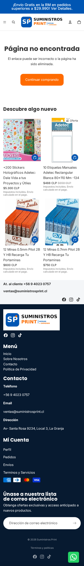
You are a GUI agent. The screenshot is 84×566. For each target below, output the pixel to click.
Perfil (7, 449)
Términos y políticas (42, 547)
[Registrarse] (74, 523)
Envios (8, 465)
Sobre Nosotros (15, 359)
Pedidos (9, 457)
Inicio (7, 353)
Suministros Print (47, 539)
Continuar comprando (42, 80)
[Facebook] (64, 299)
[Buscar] (13, 22)
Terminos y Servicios (19, 472)
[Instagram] (71, 299)
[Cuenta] (70, 22)
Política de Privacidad (19, 369)
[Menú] (4, 22)
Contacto (10, 364)
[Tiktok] (78, 299)
